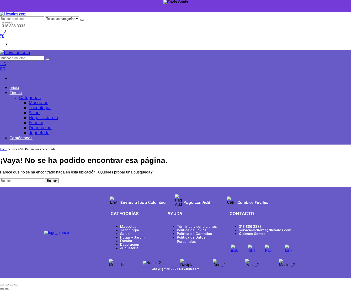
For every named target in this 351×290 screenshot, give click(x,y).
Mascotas (38, 102)
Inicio (14, 87)
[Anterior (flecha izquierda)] (2, 289)
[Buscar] (82, 20)
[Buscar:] (22, 180)
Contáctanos (21, 137)
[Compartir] (11, 284)
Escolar (36, 122)
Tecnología (40, 107)
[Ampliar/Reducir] (2, 284)
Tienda (16, 92)
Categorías (30, 97)
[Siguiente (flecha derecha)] (7, 289)
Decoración (40, 127)
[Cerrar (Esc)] (16, 284)
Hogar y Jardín (43, 117)
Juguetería (39, 132)
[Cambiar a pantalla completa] (7, 284)
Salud (34, 112)
